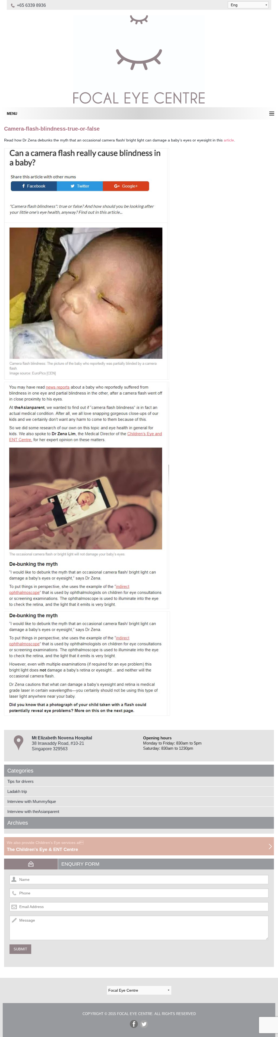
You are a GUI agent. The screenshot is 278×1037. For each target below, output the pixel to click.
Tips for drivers (20, 781)
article (229, 140)
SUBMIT (20, 949)
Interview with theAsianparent (33, 811)
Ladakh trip (17, 791)
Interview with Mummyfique (31, 801)
